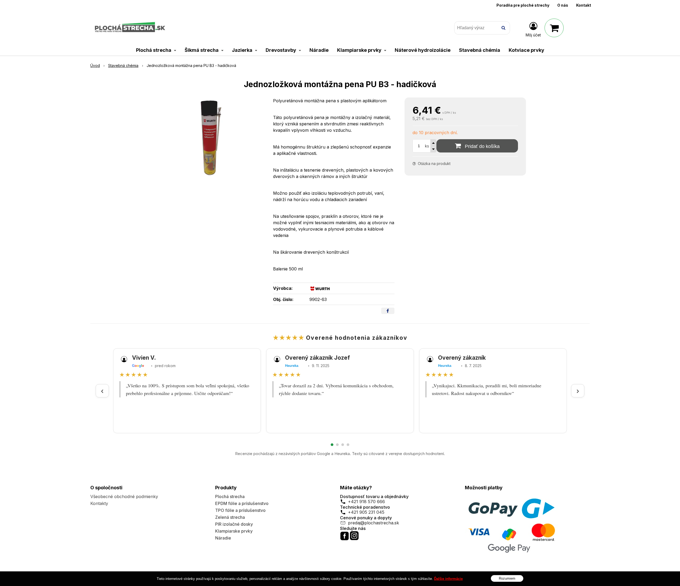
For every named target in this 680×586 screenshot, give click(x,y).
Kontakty (99, 503)
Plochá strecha (230, 496)
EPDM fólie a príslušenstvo (242, 503)
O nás (562, 5)
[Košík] (554, 28)
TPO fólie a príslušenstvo (240, 510)
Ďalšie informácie (448, 579)
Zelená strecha (230, 517)
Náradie (223, 538)
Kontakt (583, 5)
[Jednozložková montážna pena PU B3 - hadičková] (210, 137)
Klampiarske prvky (234, 531)
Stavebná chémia (123, 65)
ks (427, 146)
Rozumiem (507, 578)
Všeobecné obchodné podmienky (124, 496)
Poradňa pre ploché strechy (522, 5)
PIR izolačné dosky (234, 524)
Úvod (95, 65)
